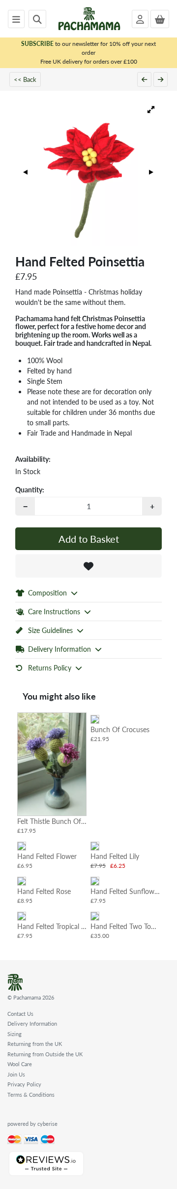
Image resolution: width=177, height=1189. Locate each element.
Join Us (16, 1074)
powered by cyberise (32, 1123)
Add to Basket (89, 539)
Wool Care (19, 1064)
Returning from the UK (34, 1043)
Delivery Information (32, 1023)
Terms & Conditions (31, 1094)
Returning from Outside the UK (45, 1054)
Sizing (14, 1034)
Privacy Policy (24, 1084)
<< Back (25, 79)
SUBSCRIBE (37, 43)
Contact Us (20, 1013)
